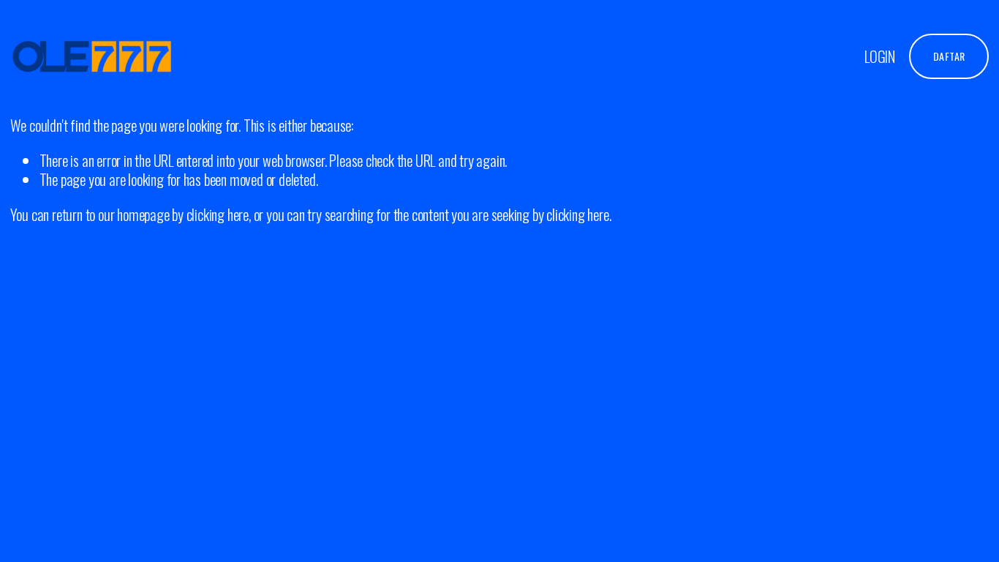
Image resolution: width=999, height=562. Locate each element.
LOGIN (879, 56)
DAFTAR (949, 56)
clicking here (217, 214)
